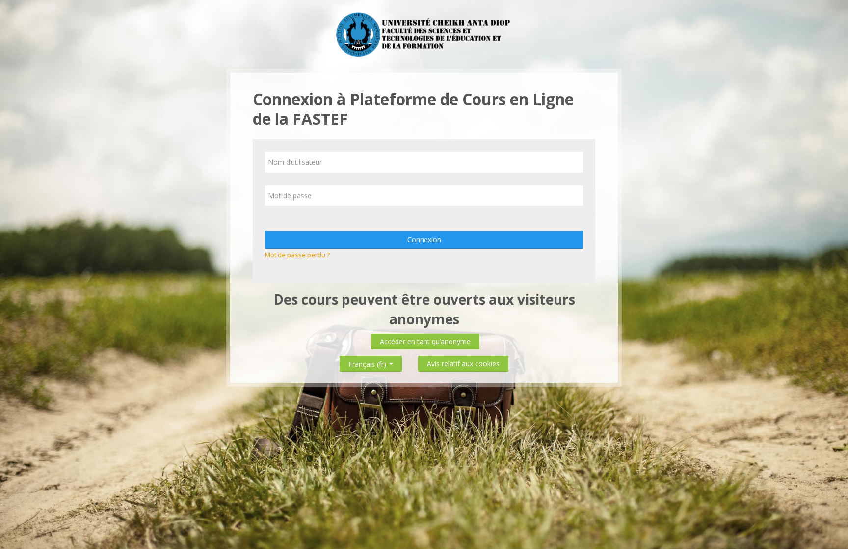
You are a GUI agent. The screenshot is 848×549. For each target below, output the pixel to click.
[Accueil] (424, 33)
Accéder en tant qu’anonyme (425, 341)
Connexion (424, 239)
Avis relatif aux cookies (463, 363)
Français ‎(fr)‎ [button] (368, 362)
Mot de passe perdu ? (297, 254)
